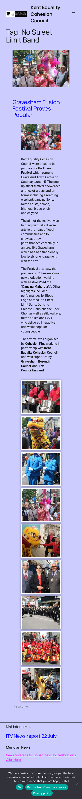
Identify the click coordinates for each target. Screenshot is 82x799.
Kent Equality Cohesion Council (45, 14)
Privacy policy (42, 793)
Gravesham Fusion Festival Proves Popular (36, 108)
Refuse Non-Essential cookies (46, 787)
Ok (19, 787)
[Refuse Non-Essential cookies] (77, 784)
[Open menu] (73, 13)
